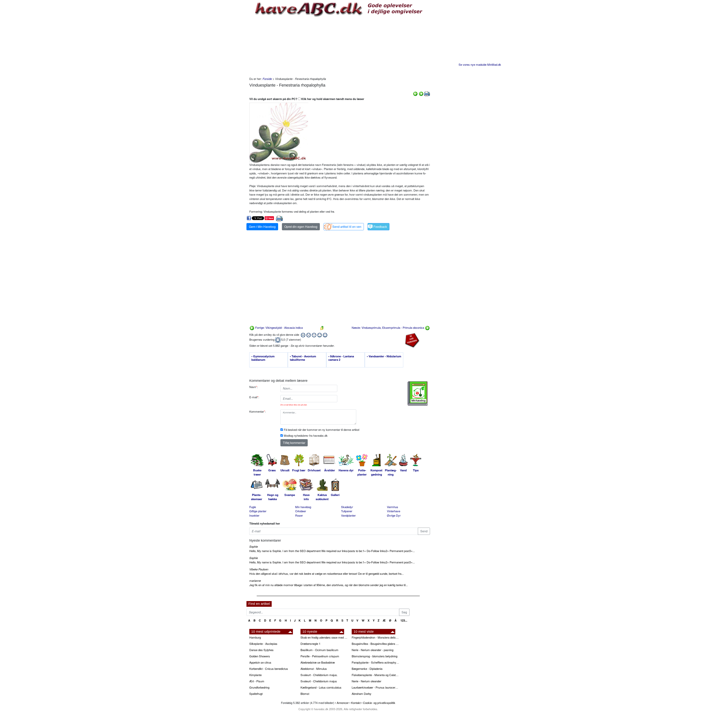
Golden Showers (259, 656)
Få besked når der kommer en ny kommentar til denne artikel (321, 430)
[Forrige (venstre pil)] (415, 93)
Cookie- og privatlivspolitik (379, 703)
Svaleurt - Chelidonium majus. (319, 675)
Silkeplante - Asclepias (263, 644)
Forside (267, 79)
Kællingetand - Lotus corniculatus (320, 687)
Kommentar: (257, 411)
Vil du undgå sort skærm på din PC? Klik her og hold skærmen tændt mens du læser (306, 99)
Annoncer (343, 703)
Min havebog (303, 507)
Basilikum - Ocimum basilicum (319, 650)
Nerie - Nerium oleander (366, 681)
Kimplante (255, 675)
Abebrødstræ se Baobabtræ (317, 662)
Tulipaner (346, 511)
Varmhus (392, 507)
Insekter (254, 515)
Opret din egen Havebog (300, 226)
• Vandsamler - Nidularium (384, 356)
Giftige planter (257, 511)
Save (270, 218)
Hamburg (255, 637)
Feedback (380, 226)
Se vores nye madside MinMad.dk (480, 64)
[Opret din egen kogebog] (417, 393)
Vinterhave (393, 511)
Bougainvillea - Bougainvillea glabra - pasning (375, 644)
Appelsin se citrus (260, 662)
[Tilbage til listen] (322, 328)
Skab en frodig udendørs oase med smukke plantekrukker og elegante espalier (324, 637)
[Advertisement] (339, 46)
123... (403, 620)
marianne (255, 581)
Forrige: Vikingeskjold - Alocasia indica (278, 328)
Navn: (253, 387)
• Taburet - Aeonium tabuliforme (303, 358)
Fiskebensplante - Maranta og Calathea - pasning (375, 675)
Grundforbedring (259, 687)
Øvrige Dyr (394, 515)
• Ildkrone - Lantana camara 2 (341, 358)
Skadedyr (347, 507)
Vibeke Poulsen (258, 569)
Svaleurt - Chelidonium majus (318, 681)
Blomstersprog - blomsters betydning (374, 656)
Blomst (304, 694)
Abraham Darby (361, 694)
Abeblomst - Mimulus (313, 669)
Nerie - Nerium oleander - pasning (372, 650)
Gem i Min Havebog (262, 226)
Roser (299, 515)
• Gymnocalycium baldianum (263, 358)
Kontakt (356, 703)
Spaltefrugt (256, 694)
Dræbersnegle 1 (310, 644)
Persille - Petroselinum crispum (319, 656)
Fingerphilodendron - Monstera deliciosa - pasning (375, 637)
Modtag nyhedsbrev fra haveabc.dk (306, 435)
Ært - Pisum (256, 681)
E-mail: (254, 397)
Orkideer (300, 511)
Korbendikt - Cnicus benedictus (268, 669)
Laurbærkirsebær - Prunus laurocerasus (375, 687)
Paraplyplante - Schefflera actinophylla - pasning (375, 662)
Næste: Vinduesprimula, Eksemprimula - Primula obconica (388, 328)
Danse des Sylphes (261, 650)
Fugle (252, 507)
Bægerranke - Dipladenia (367, 669)
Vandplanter (348, 515)
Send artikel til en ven (346, 226)
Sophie (253, 546)
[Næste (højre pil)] (421, 93)
